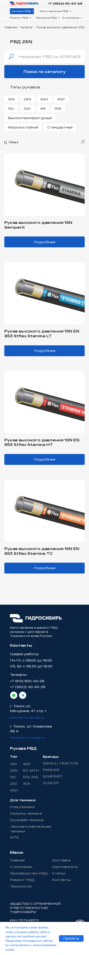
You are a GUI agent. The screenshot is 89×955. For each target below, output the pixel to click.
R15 (58, 108)
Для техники (22, 800)
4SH (44, 99)
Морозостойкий (23, 127)
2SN (27, 99)
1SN (11, 99)
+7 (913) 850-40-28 (27, 681)
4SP (61, 99)
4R (43, 108)
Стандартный (60, 127)
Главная (10, 27)
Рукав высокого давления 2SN (61, 27)
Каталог (27, 27)
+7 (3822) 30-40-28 (65, 3)
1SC (11, 108)
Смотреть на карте (27, 717)
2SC (27, 108)
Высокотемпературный (30, 118)
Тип (13, 756)
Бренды (51, 756)
